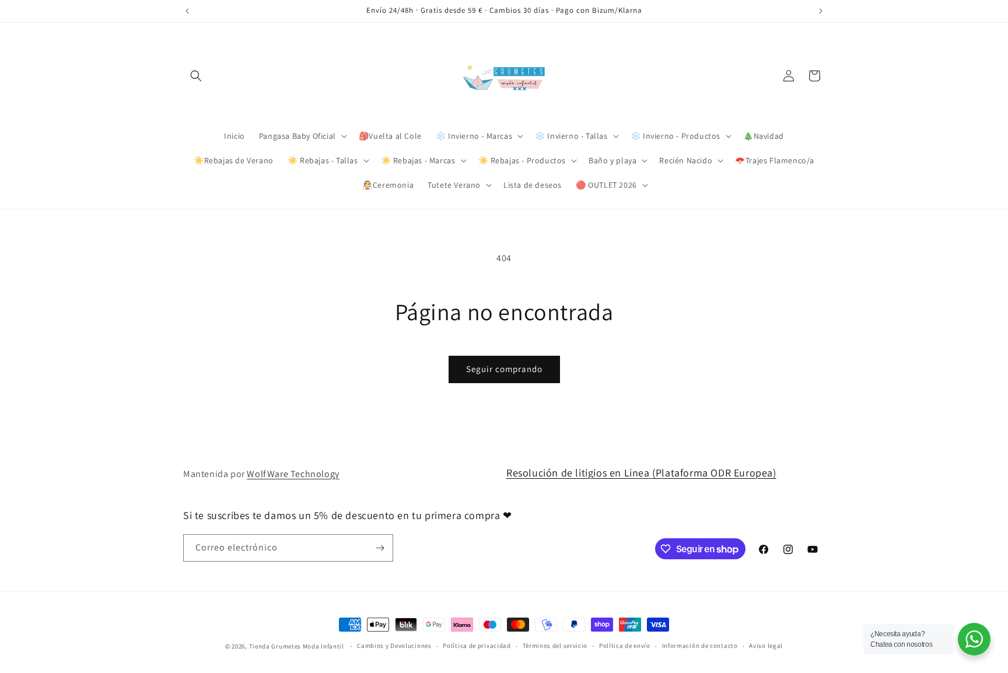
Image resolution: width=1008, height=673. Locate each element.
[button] (196, 76)
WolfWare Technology (293, 474)
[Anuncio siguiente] (821, 11)
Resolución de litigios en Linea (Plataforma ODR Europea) (641, 472)
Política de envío (624, 646)
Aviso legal (766, 646)
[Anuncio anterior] (187, 11)
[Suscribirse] (380, 548)
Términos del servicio (555, 646)
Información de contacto (700, 646)
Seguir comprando (504, 368)
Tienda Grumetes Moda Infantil (296, 646)
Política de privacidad (476, 646)
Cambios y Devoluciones (394, 646)
